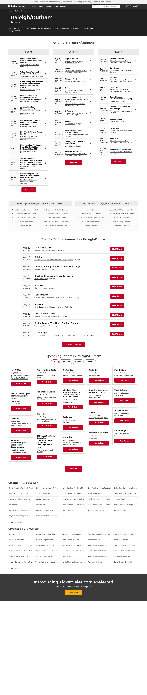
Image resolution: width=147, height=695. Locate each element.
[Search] (94, 6)
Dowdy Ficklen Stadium (28, 113)
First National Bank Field (20, 452)
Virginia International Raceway (47, 551)
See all (60, 203)
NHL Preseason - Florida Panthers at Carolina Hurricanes (30, 122)
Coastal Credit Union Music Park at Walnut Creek (76, 62)
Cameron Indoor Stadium (28, 151)
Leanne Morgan (116, 119)
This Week (63, 6)
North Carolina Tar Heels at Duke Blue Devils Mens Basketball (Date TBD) (31, 147)
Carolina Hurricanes (25, 222)
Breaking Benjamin (73, 151)
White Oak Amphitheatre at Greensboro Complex (47, 562)
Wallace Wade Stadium (28, 76)
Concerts (33, 6)
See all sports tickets (16, 522)
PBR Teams (13, 505)
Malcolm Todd (71, 79)
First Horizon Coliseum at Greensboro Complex (28, 137)
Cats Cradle (93, 438)
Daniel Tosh (114, 87)
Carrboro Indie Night (98, 433)
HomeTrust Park (40, 279)
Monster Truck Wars (121, 499)
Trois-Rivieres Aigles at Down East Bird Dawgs (57, 266)
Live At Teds (118, 415)
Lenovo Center (25, 126)
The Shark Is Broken (46, 392)
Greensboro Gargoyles (44, 510)
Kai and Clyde (121, 431)
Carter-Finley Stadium (27, 90)
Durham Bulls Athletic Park (45, 250)
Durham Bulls (40, 505)
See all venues (13, 568)
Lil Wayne (69, 111)
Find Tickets (118, 249)
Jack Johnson (41, 295)
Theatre (90, 362)
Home (10, 11)
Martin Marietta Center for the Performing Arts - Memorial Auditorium (99, 545)
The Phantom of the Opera (120, 149)
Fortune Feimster (117, 59)
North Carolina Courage (123, 505)
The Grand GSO (40, 288)
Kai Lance (67, 417)
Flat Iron (66, 422)
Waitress (113, 77)
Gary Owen (114, 68)
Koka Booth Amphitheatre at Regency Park (51, 307)
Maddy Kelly (120, 370)
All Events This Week (73, 344)
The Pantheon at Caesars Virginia (121, 111)
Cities (56, 6)
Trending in (59, 42)
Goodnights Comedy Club (72, 375)
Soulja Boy (39, 285)
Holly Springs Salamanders (46, 516)
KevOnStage (40, 332)
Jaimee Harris (121, 410)
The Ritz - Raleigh (122, 226)
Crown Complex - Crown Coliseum (21, 551)
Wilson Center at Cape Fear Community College (119, 61)
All (55, 362)
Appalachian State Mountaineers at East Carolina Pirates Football (30, 109)
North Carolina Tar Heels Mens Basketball (25, 214)
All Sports (29, 190)
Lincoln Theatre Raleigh (97, 551)
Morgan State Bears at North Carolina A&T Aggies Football (31, 60)
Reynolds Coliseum (95, 562)
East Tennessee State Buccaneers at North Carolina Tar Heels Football (31, 97)
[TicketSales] (16, 6)
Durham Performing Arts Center (76, 134)
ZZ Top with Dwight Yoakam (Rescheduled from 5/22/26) (76, 99)
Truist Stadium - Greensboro (29, 65)
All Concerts (73, 162)
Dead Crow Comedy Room (124, 375)
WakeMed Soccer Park (43, 326)
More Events (73, 469)
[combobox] (82, 43)
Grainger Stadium (41, 269)
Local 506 (117, 436)
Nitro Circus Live (25, 226)
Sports (41, 6)
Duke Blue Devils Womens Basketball (56, 226)
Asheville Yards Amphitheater (73, 545)
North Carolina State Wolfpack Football (56, 210)
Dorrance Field (68, 402)
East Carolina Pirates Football (55, 214)
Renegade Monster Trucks (98, 510)
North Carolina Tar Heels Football (25, 210)
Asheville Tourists (120, 510)
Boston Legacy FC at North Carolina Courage (56, 323)
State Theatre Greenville (123, 562)
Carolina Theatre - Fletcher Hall (126, 551)
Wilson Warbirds (68, 510)
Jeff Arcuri (114, 138)
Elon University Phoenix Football (21, 510)
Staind (67, 68)
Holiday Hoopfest (42, 499)
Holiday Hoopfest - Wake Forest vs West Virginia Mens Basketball (30, 175)
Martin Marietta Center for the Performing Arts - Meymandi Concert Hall (99, 556)
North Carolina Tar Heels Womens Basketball (73, 505)
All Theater (118, 161)
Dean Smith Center (121, 218)
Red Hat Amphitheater (73, 81)
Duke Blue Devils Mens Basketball (25, 218)
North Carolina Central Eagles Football (99, 499)
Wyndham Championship (19, 499)
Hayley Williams (71, 59)
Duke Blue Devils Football (56, 218)
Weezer (68, 121)
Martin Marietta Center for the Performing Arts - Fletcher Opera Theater (62, 335)
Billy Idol (38, 257)
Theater (48, 6)
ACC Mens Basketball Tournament (99, 505)
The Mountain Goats (44, 313)
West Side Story (121, 390)
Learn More (73, 592)
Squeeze (38, 304)
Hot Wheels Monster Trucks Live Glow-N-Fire (73, 499)
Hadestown (114, 128)
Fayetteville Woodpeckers (19, 516)
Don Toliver (68, 437)
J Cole (67, 88)
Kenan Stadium (25, 101)
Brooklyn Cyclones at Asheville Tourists (53, 276)
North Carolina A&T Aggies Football (56, 222)
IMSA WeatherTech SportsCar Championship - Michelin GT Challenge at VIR (46, 440)
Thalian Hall (118, 395)
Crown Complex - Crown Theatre (21, 562)
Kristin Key (68, 370)
